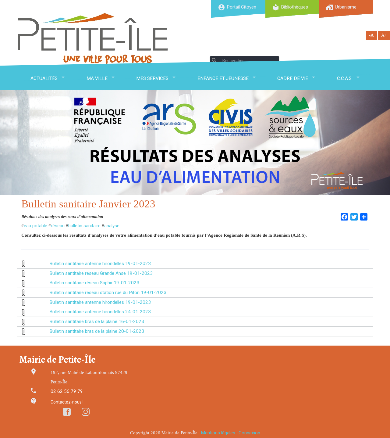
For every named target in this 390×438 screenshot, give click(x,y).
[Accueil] (93, 38)
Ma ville (97, 78)
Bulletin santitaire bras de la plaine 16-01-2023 (96, 321)
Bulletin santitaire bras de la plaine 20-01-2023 (96, 331)
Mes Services (152, 78)
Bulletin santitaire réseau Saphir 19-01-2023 (94, 282)
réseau (58, 225)
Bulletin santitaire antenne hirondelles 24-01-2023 (100, 311)
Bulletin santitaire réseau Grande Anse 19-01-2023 (101, 273)
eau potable (35, 225)
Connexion (249, 433)
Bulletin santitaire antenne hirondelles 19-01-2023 (100, 263)
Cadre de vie (292, 78)
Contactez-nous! (67, 402)
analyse (111, 225)
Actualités (44, 78)
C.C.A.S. (345, 78)
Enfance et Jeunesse (223, 78)
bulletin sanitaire (84, 225)
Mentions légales (218, 433)
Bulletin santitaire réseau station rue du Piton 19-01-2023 (107, 292)
